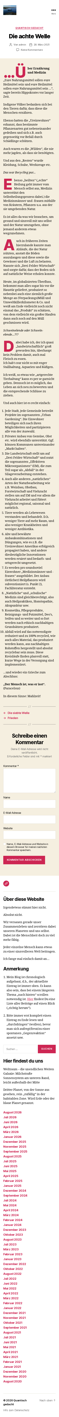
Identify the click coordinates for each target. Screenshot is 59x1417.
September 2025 (15, 1151)
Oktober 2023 (13, 1234)
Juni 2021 (10, 1342)
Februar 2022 (12, 1303)
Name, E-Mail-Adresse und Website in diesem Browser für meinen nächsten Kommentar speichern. (27, 847)
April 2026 (10, 1127)
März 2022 (11, 1298)
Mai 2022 (9, 1288)
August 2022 (12, 1273)
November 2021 (14, 1318)
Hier (30, 999)
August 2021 (12, 1332)
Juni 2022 (10, 1283)
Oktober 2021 (12, 1322)
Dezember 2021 (14, 1313)
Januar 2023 (12, 1259)
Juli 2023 (10, 1244)
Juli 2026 (10, 1117)
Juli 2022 (9, 1278)
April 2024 (10, 1210)
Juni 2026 (10, 1122)
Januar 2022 (12, 1308)
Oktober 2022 (13, 1269)
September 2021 (15, 1327)
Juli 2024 (10, 1200)
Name (6, 797)
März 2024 (11, 1215)
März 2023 (11, 1249)
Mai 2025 (10, 1171)
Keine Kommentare (32, 49)
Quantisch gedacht (29, 28)
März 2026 (11, 1132)
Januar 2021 (12, 1366)
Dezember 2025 (14, 1141)
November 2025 (14, 1146)
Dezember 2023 (14, 1229)
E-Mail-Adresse (12, 812)
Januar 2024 (12, 1225)
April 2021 (10, 1352)
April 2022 (10, 1293)
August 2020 (12, 1381)
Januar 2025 (12, 1185)
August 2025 (12, 1156)
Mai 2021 (9, 1347)
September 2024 (15, 1195)
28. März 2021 (42, 44)
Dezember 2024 (14, 1190)
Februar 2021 (12, 1362)
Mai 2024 (10, 1205)
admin (22, 44)
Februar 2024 (12, 1220)
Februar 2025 (12, 1181)
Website (8, 828)
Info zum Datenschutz (16, 1410)
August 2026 (12, 1112)
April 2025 (10, 1176)
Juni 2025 (10, 1166)
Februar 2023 (12, 1254)
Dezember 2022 (14, 1264)
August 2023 (12, 1239)
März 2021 (10, 1357)
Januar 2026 (12, 1137)
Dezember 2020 (14, 1371)
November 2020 (15, 1376)
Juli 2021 (9, 1337)
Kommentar (11, 766)
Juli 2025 (10, 1161)
